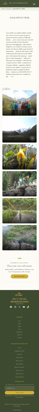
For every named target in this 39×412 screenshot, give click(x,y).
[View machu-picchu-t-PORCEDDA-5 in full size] (32, 219)
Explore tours (19, 276)
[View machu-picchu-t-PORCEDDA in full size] (32, 246)
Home (4, 9)
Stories (9, 9)
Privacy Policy (17, 406)
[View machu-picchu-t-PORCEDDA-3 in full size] (32, 165)
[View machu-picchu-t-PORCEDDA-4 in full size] (32, 192)
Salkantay (18, 44)
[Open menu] (34, 3)
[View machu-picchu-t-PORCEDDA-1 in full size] (32, 111)
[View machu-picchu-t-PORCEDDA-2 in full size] (32, 138)
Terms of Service (17, 410)
